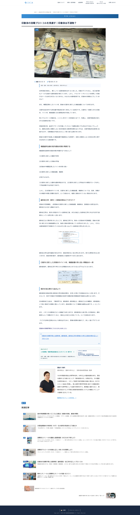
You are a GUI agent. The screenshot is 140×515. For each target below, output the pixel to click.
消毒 (24, 402)
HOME (64, 510)
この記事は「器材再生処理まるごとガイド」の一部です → (57, 351)
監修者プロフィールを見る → (66, 397)
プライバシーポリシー (74, 510)
